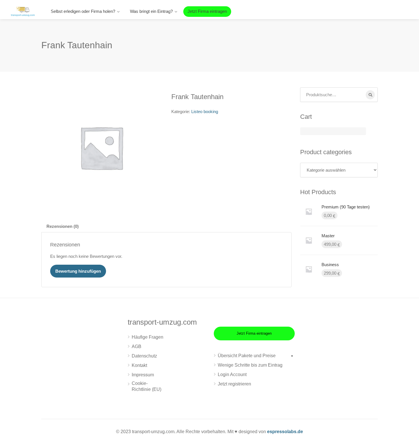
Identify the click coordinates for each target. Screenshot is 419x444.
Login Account (232, 374)
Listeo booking (204, 111)
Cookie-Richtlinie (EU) (146, 386)
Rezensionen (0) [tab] (62, 226)
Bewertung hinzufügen (78, 271)
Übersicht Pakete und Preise (247, 355)
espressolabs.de (285, 431)
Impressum (143, 374)
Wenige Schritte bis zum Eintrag (250, 365)
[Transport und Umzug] (23, 11)
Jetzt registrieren (234, 383)
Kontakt (139, 365)
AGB (136, 346)
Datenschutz (144, 355)
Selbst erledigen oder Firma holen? (83, 11)
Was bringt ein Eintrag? (151, 11)
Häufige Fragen (147, 337)
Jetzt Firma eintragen (207, 11)
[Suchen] (370, 94)
